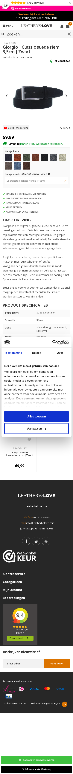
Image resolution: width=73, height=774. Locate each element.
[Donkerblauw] (8, 157)
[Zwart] (44, 157)
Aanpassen (34, 428)
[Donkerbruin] (26, 166)
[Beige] (62, 157)
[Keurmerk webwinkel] (19, 556)
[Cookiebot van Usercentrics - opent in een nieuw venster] (52, 342)
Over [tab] (60, 352)
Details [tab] (36, 352)
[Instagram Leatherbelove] (36, 541)
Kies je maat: (26, 174)
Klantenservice (14, 574)
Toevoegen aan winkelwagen (38, 760)
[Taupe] (8, 166)
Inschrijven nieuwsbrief (21, 652)
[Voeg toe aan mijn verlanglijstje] (29, 439)
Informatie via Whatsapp (38, 769)
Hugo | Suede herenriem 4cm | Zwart (19, 453)
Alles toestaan (36, 416)
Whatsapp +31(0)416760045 (37, 528)
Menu (9, 25)
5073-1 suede (24, 57)
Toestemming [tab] (13, 352)
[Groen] (26, 157)
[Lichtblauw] (17, 166)
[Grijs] (53, 157)
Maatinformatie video (34, 174)
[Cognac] (17, 157)
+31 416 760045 (42, 517)
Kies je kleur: (12, 151)
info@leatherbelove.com (40, 523)
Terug (66, 127)
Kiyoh (57, 703)
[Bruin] (35, 157)
